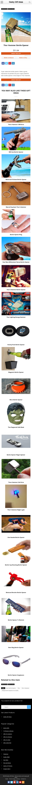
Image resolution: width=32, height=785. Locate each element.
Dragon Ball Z (6, 769)
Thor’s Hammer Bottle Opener (16, 290)
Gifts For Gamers (7, 734)
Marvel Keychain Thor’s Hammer (16, 207)
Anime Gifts (6, 728)
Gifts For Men (11, 9)
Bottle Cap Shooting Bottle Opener (16, 565)
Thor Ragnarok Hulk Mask (16, 427)
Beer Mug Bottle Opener (16, 647)
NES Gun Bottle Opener (16, 152)
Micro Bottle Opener (16, 400)
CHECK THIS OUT (21, 54)
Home (6, 779)
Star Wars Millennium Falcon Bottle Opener (16, 262)
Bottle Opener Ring (16, 234)
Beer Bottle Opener (11, 688)
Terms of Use (12, 779)
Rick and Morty (7, 763)
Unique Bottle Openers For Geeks (10, 690)
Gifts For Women (7, 737)
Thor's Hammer (25, 688)
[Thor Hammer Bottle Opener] (16, 27)
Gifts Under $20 (7, 743)
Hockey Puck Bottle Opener (16, 345)
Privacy (18, 779)
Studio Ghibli (6, 757)
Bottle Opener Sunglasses (16, 675)
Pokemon (5, 754)
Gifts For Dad (4, 9)
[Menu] (2, 2)
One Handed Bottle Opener (16, 537)
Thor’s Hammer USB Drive (16, 124)
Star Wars (5, 760)
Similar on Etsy (23, 57)
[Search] (29, 2)
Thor (19, 688)
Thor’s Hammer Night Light (16, 510)
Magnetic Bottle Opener (16, 372)
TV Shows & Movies (8, 731)
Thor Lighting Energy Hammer (16, 317)
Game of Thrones (7, 766)
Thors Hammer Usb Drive (16, 482)
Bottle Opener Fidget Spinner (16, 455)
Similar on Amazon (9, 57)
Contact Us (23, 779)
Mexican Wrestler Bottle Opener (16, 592)
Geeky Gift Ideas (7, 717)
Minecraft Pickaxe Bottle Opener (16, 179)
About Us (16, 780)
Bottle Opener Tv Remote (16, 620)
